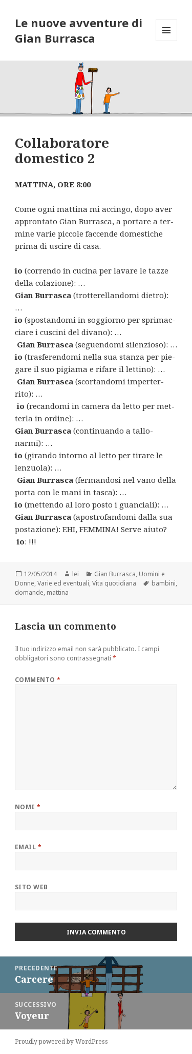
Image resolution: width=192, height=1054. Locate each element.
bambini (164, 583)
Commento (38, 679)
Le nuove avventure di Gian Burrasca (78, 30)
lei (75, 574)
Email (28, 847)
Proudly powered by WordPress (61, 1041)
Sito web (31, 887)
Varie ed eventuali (63, 583)
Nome (28, 807)
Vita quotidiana (114, 583)
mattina (58, 592)
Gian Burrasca (115, 574)
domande (29, 592)
